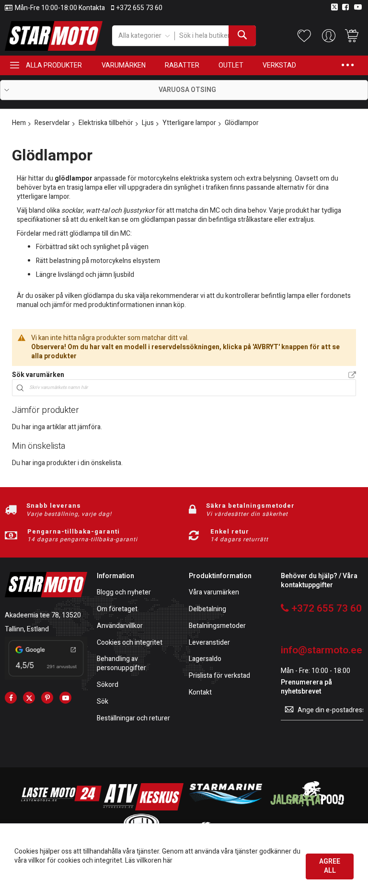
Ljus (148, 123)
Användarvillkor (120, 626)
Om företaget (117, 609)
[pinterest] (47, 698)
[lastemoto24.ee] (61, 808)
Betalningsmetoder (217, 626)
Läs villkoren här (148, 860)
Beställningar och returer (133, 718)
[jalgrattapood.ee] (307, 808)
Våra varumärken (214, 592)
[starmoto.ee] (54, 36)
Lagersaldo (205, 659)
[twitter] (29, 698)
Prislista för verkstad (219, 676)
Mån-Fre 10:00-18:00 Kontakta (60, 8)
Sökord (107, 685)
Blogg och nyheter (124, 592)
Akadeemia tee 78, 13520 (43, 615)
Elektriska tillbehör (106, 123)
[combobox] (215, 35)
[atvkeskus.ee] (143, 808)
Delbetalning (207, 609)
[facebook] (11, 698)
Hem (19, 123)
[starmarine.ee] (225, 808)
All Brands (352, 375)
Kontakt (200, 692)
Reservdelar (52, 123)
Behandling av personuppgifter (121, 664)
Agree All (329, 866)
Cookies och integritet (129, 643)
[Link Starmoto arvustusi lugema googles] (46, 677)
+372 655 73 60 (139, 8)
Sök (102, 702)
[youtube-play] (65, 698)
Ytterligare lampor (189, 123)
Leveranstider (209, 643)
